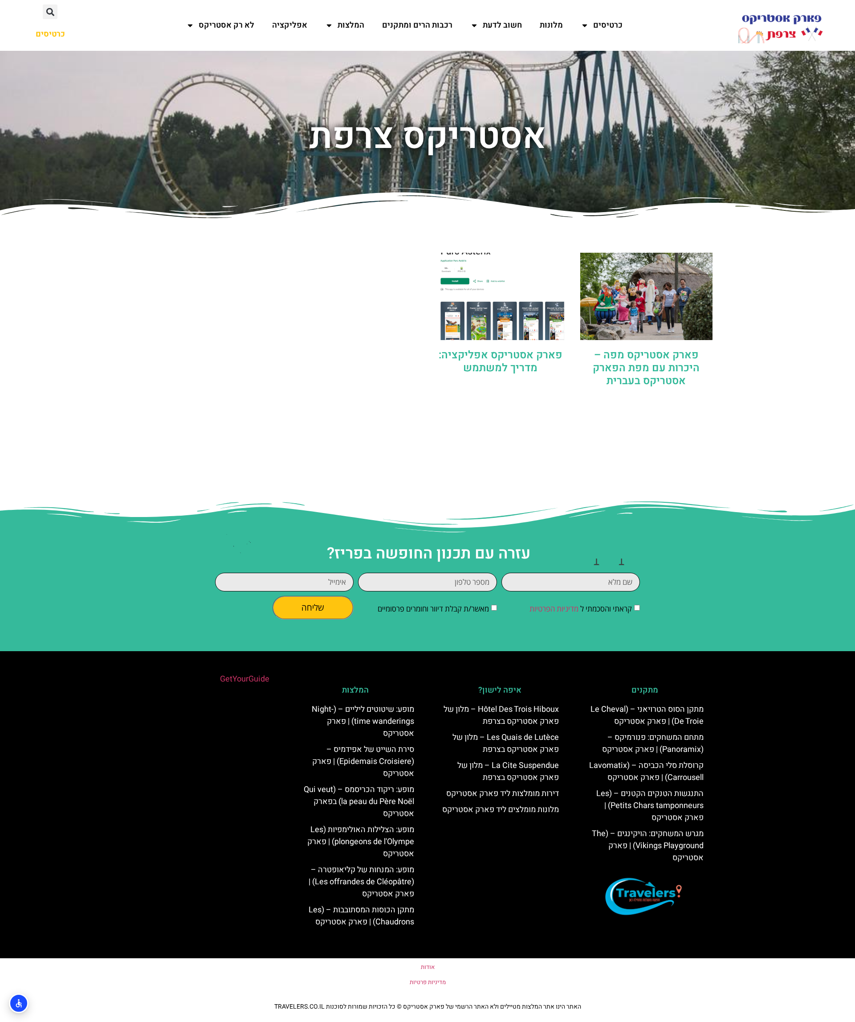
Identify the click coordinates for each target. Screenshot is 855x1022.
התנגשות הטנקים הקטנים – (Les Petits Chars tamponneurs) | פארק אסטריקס (650, 806)
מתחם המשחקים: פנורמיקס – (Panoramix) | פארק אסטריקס (653, 743)
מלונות (551, 25)
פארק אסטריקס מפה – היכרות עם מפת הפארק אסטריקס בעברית (646, 368)
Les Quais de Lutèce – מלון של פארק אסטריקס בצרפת (505, 743)
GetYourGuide (244, 679)
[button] (50, 11)
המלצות (351, 25)
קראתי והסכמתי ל (580, 608)
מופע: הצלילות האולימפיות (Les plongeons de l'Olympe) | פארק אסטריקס (360, 842)
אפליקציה (289, 25)
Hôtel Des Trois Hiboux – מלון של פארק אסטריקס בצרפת (501, 715)
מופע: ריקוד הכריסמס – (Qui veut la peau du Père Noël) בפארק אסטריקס (359, 802)
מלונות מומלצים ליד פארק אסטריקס (500, 810)
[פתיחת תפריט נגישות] (18, 1003)
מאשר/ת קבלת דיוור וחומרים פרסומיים (433, 608)
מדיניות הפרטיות (553, 608)
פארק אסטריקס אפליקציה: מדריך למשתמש (500, 361)
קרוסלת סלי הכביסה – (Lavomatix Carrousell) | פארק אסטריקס (646, 771)
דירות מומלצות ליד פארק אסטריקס (502, 794)
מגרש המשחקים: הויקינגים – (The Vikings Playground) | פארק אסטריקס (648, 846)
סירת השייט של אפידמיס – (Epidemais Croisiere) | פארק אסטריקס (363, 761)
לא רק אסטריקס (226, 25)
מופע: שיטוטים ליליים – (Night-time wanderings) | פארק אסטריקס (363, 721)
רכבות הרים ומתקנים (417, 25)
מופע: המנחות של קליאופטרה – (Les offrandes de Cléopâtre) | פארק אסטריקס (361, 882)
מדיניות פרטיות (428, 982)
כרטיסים (608, 25)
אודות (428, 967)
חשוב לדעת (502, 25)
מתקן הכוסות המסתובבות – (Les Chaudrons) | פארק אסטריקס (361, 916)
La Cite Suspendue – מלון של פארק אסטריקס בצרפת (508, 771)
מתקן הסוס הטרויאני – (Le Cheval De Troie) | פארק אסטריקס (647, 715)
